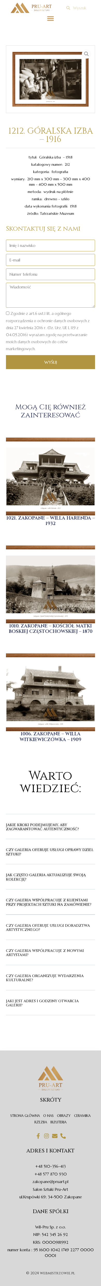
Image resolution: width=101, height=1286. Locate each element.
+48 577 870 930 (50, 1174)
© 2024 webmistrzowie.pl (50, 1273)
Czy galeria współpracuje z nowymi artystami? (45, 952)
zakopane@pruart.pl (50, 1181)
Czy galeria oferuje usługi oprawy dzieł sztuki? (49, 851)
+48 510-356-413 (50, 1166)
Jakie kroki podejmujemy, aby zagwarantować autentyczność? (42, 827)
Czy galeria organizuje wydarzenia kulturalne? (45, 978)
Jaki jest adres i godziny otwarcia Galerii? (42, 1003)
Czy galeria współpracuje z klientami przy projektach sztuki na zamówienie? (48, 902)
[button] (50, 18)
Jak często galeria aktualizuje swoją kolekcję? (46, 877)
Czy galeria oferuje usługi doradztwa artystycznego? (48, 927)
